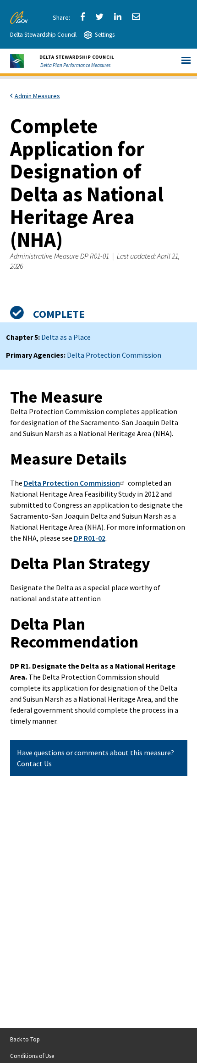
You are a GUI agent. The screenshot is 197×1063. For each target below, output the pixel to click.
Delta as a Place (66, 337)
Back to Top (25, 1039)
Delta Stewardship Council (43, 35)
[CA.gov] (20, 17)
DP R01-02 (89, 538)
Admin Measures (37, 96)
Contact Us (34, 763)
